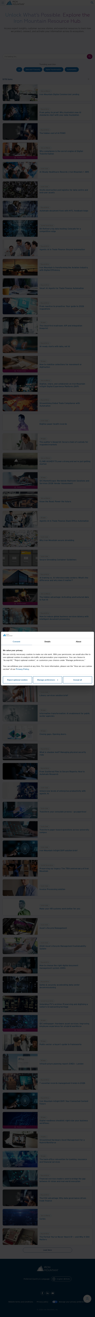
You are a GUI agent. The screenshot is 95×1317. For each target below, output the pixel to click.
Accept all (77, 680)
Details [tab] (48, 642)
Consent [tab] (16, 642)
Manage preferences (46, 680)
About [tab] (78, 642)
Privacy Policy (22, 669)
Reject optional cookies (17, 680)
